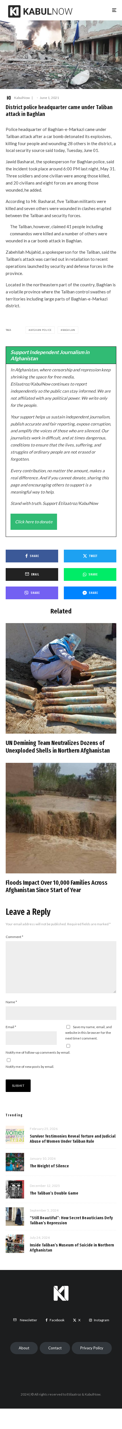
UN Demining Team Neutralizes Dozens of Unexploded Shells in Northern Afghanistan (58, 746)
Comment (14, 937)
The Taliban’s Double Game (54, 1193)
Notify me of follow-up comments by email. (38, 1052)
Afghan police (41, 330)
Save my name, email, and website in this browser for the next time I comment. (88, 1032)
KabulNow (22, 98)
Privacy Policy (91, 1348)
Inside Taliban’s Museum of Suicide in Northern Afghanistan (72, 1247)
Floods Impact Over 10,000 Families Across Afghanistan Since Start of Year (57, 886)
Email (11, 1027)
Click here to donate (33, 521)
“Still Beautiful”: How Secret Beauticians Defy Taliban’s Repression (71, 1220)
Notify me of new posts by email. (30, 1066)
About (24, 1348)
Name (11, 1002)
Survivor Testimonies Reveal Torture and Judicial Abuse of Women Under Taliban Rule (72, 1139)
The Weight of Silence (49, 1165)
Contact (55, 1348)
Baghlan (68, 330)
